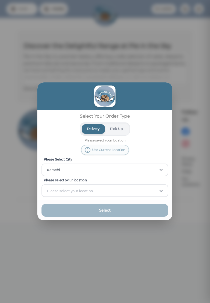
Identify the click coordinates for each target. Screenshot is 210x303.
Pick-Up (116, 129)
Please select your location (65, 180)
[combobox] (47, 170)
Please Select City (58, 159)
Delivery (93, 129)
